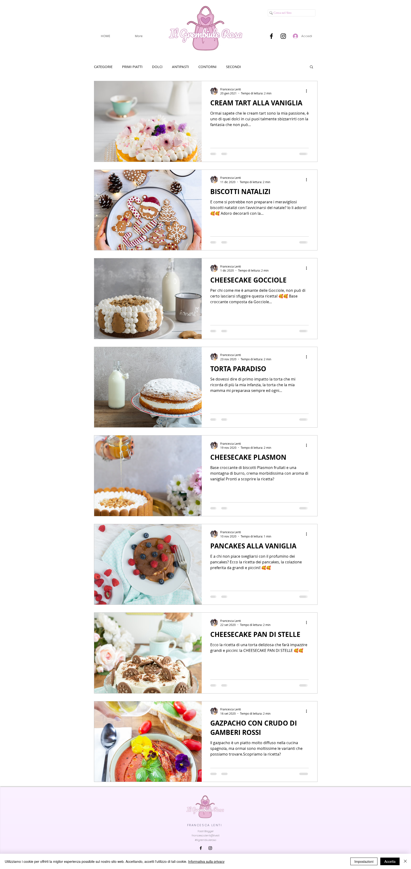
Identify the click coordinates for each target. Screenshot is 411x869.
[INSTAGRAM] (210, 848)
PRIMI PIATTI (132, 66)
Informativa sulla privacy (206, 861)
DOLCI (157, 66)
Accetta (390, 861)
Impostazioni (363, 861)
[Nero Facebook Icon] (271, 36)
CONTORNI (207, 66)
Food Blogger (206, 831)
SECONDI (233, 66)
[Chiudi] (405, 861)
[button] (311, 67)
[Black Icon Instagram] (283, 36)
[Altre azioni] (308, 91)
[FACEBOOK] (200, 848)
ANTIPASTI (180, 66)
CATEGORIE (103, 66)
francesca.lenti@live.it (206, 835)
